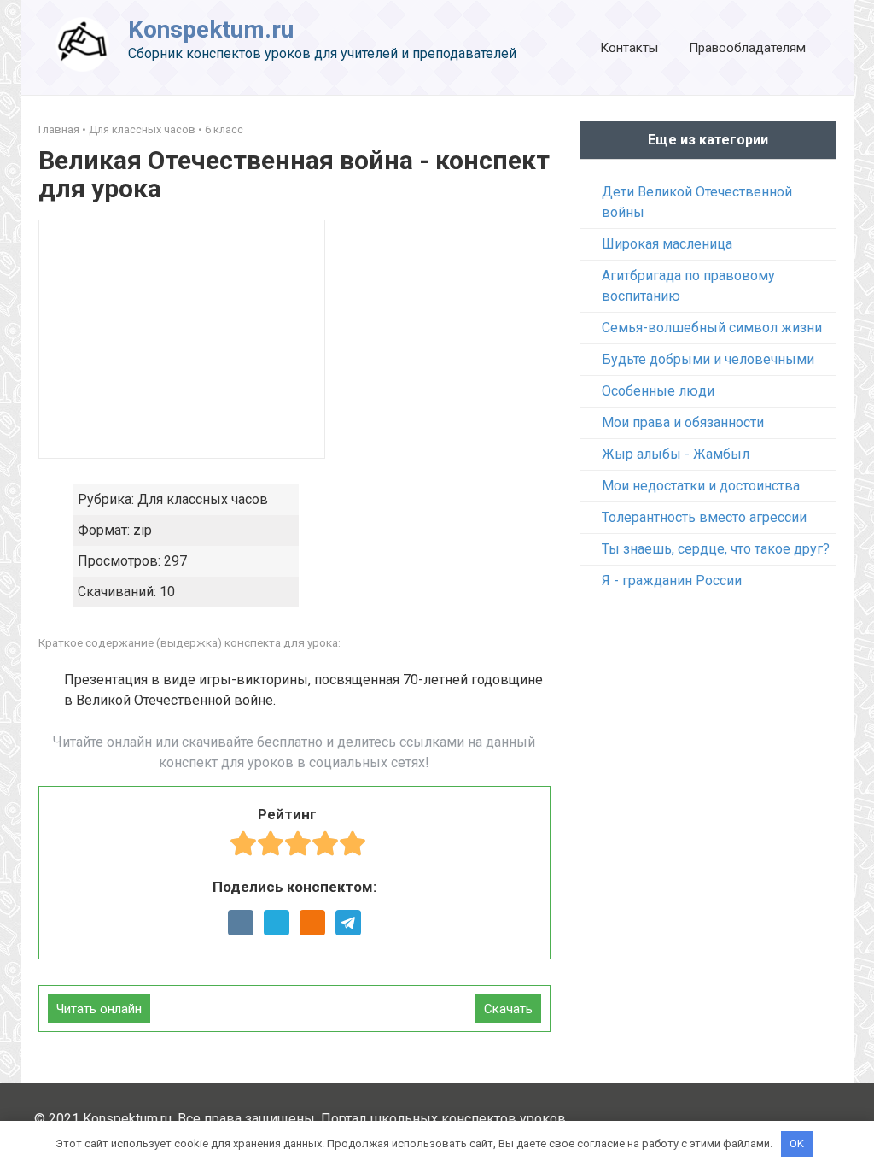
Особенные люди (658, 391)
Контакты (629, 48)
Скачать (508, 1009)
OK (797, 1143)
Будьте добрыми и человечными (708, 359)
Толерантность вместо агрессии (704, 517)
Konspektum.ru (211, 29)
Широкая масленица (667, 244)
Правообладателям (747, 48)
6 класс (224, 129)
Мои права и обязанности (683, 422)
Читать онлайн (99, 1009)
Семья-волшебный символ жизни (712, 328)
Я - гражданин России (672, 580)
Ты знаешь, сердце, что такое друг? (716, 549)
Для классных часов (142, 129)
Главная (58, 129)
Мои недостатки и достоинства (701, 486)
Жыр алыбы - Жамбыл (675, 454)
